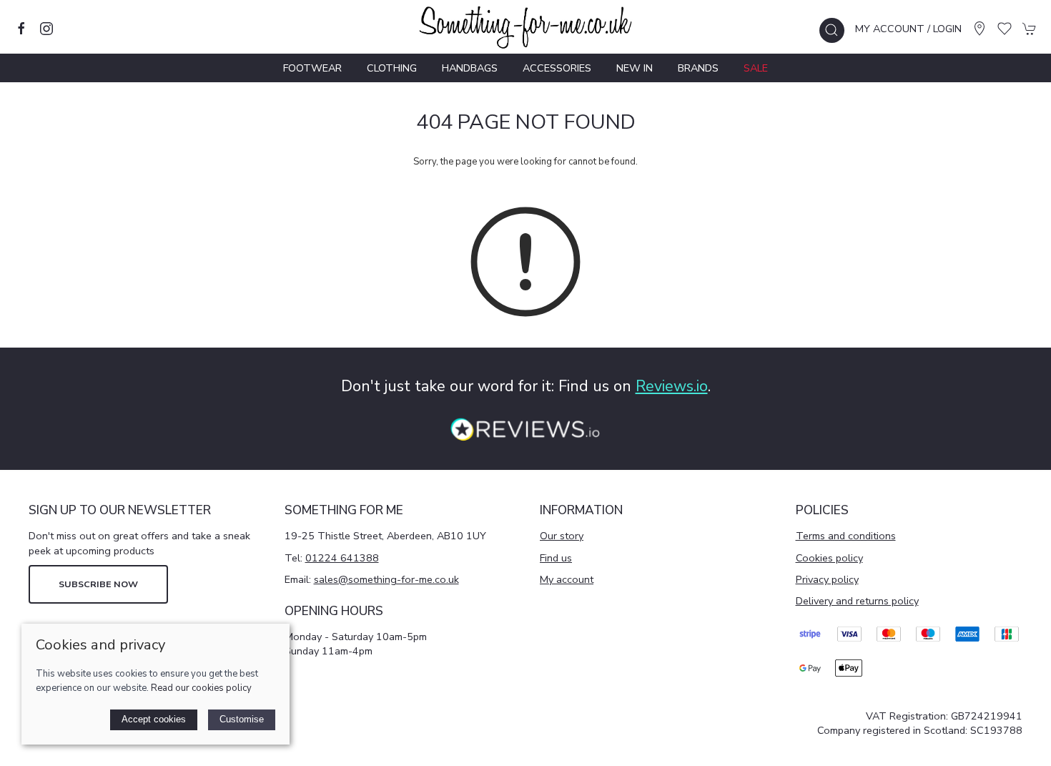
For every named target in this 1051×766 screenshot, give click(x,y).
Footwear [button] (312, 68)
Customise (241, 719)
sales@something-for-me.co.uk (386, 579)
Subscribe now (98, 584)
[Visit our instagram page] (46, 28)
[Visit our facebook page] (21, 28)
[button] (831, 30)
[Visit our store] (979, 28)
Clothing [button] (392, 68)
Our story (561, 536)
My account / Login (908, 28)
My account (566, 579)
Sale (756, 68)
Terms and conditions (846, 536)
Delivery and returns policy (857, 601)
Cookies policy (829, 558)
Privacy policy (827, 579)
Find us (556, 558)
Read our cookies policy (201, 688)
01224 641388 (342, 558)
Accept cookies (154, 719)
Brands (698, 68)
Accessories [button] (557, 68)
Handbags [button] (470, 68)
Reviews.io (672, 386)
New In (634, 68)
